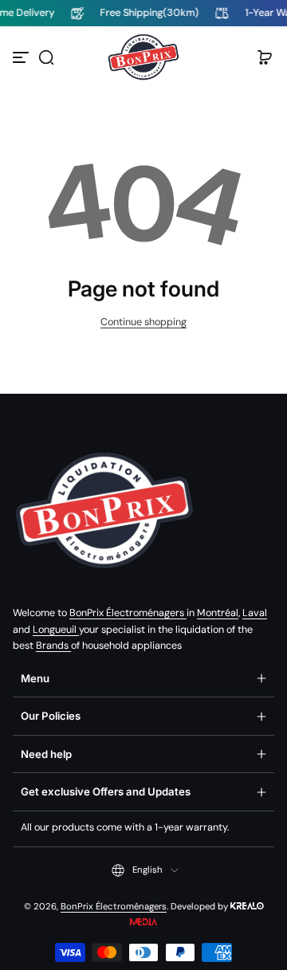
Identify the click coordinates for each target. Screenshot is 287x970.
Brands (53, 645)
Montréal (217, 613)
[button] (46, 57)
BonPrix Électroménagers (128, 613)
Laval (254, 613)
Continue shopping (143, 322)
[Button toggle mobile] (22, 57)
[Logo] (143, 57)
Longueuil (56, 629)
